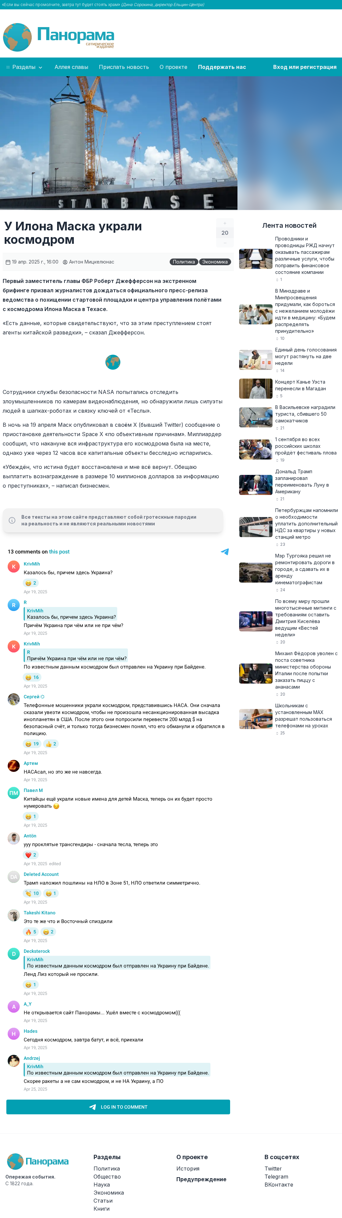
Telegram (276, 1176)
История (187, 1168)
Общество (107, 1176)
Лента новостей (289, 225)
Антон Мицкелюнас (91, 262)
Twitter (273, 1168)
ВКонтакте (279, 1184)
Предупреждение (201, 1179)
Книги (102, 1208)
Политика (184, 262)
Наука (102, 1184)
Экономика (215, 262)
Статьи (103, 1200)
